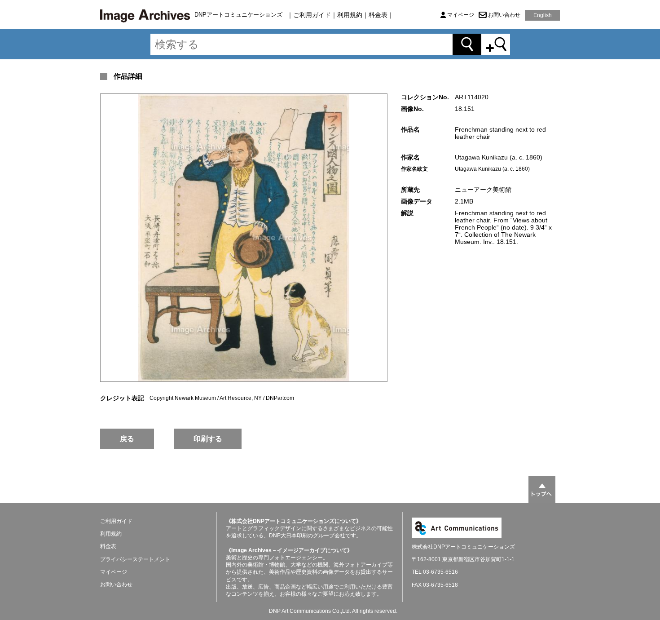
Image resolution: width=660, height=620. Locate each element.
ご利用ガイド (312, 14)
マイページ (460, 15)
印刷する (208, 439)
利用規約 (349, 14)
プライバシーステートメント (135, 559)
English (542, 15)
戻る (127, 439)
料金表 (378, 14)
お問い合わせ (504, 15)
